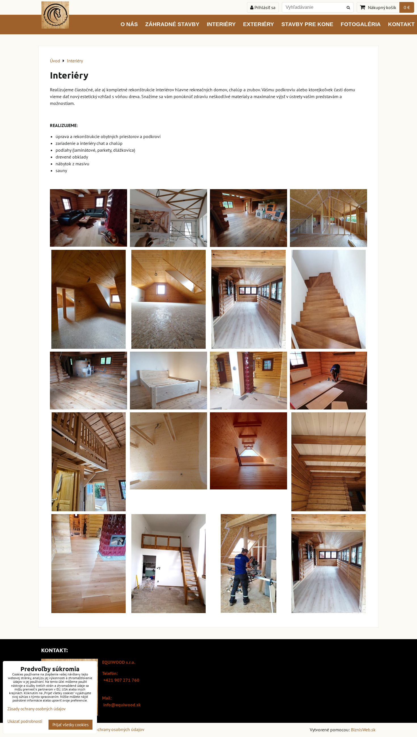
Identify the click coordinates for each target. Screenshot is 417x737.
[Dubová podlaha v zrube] (248, 218)
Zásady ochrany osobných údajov (112, 729)
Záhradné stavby (172, 24)
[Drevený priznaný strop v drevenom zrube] (328, 461)
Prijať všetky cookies (70, 724)
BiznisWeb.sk (363, 729)
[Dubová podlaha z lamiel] (88, 218)
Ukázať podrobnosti (24, 721)
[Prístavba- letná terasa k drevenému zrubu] (248, 299)
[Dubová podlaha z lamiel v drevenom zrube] (88, 563)
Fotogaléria (361, 24)
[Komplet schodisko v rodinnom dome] (328, 299)
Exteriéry (258, 24)
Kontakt (401, 24)
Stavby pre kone (307, 24)
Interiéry (221, 24)
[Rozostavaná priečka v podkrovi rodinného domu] (328, 218)
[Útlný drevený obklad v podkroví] (88, 299)
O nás (129, 24)
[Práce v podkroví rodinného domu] (248, 563)
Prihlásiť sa (264, 7)
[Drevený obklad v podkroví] (168, 299)
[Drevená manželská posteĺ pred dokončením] (168, 380)
